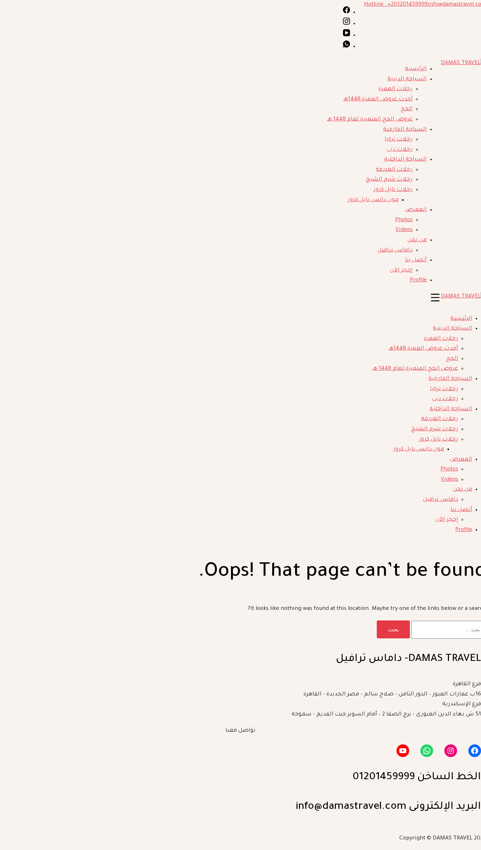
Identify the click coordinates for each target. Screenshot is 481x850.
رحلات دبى (400, 150)
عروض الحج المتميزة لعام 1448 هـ (370, 120)
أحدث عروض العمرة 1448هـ (378, 99)
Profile (418, 280)
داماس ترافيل (395, 251)
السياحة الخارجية (405, 130)
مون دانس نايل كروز (373, 200)
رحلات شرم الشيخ (389, 180)
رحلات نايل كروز (393, 190)
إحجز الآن (401, 271)
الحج (407, 109)
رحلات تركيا (399, 140)
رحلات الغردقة (394, 170)
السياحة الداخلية (405, 160)
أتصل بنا (416, 260)
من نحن (417, 240)
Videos (404, 230)
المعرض (416, 210)
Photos (404, 220)
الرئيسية (416, 69)
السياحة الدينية (407, 79)
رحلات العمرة (396, 89)
